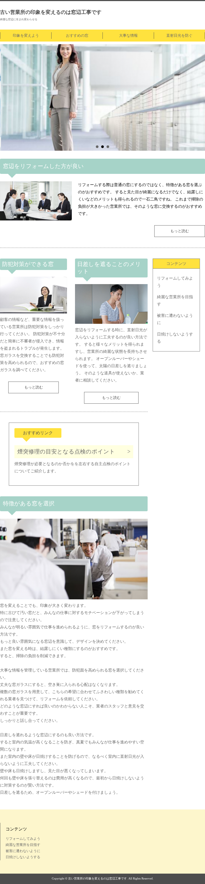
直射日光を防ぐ (179, 36)
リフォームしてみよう (175, 282)
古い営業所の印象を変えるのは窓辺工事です (50, 12)
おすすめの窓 (77, 36)
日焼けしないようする (175, 337)
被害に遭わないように (175, 319)
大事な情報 (128, 36)
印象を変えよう (26, 36)
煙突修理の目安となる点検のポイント (66, 451)
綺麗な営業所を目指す (175, 300)
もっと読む (179, 231)
